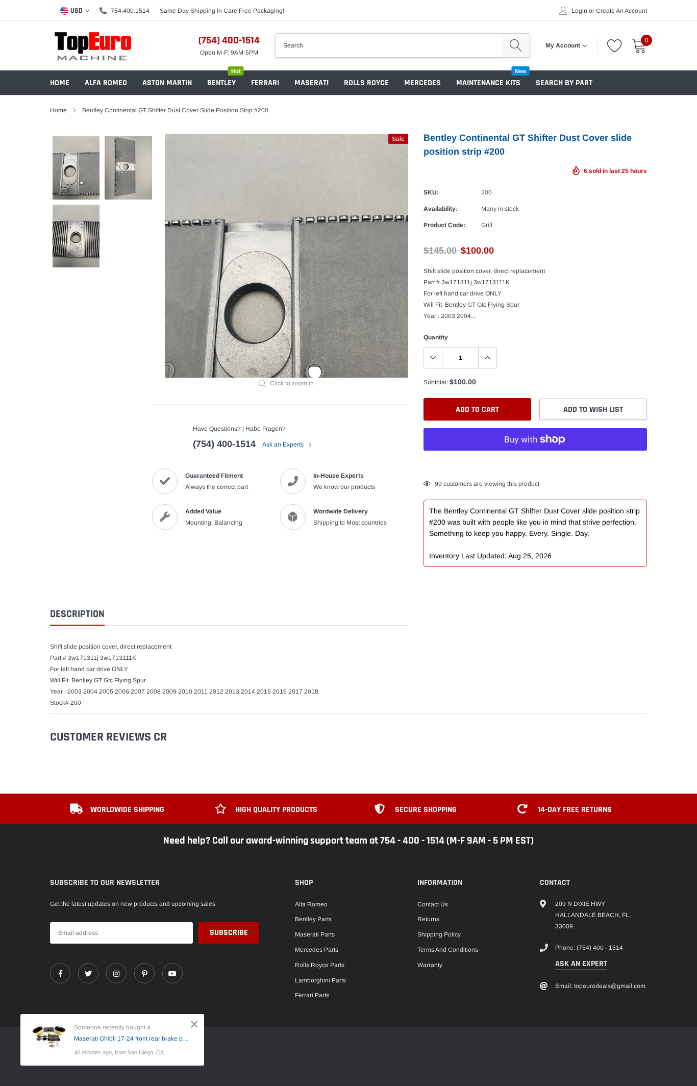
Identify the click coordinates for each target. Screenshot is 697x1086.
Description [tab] (77, 614)
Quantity (436, 337)
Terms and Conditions (447, 949)
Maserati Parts (315, 934)
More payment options (535, 464)
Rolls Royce (366, 83)
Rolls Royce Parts (319, 965)
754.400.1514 (130, 10)
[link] (60, 973)
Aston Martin (167, 83)
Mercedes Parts (316, 949)
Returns (428, 919)
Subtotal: (436, 382)
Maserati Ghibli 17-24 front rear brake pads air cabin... (131, 1038)
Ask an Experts (283, 444)
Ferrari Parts (312, 995)
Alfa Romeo (106, 83)
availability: (441, 208)
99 (438, 483)
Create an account (621, 11)
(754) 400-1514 (229, 40)
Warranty (429, 965)
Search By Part (564, 83)
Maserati (311, 83)
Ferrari (265, 83)
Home (59, 83)
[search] (516, 45)
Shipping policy (439, 934)
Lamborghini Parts (320, 980)
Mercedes (422, 83)
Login (579, 11)
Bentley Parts (313, 919)
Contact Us (432, 904)
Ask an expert (581, 963)
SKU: (431, 192)
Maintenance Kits (488, 83)
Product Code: (444, 225)
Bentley (221, 83)
